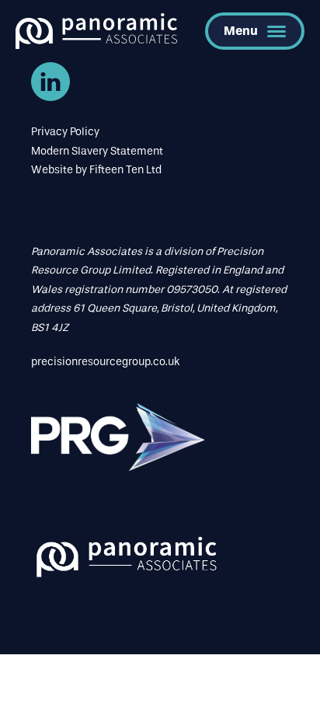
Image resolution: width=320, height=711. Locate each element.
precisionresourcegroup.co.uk (105, 361)
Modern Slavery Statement (97, 151)
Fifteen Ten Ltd (125, 169)
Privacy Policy (65, 131)
